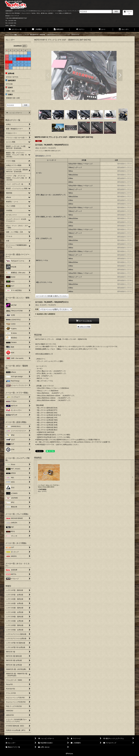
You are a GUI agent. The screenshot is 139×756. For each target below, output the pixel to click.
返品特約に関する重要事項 (46, 314)
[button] (47, 75)
